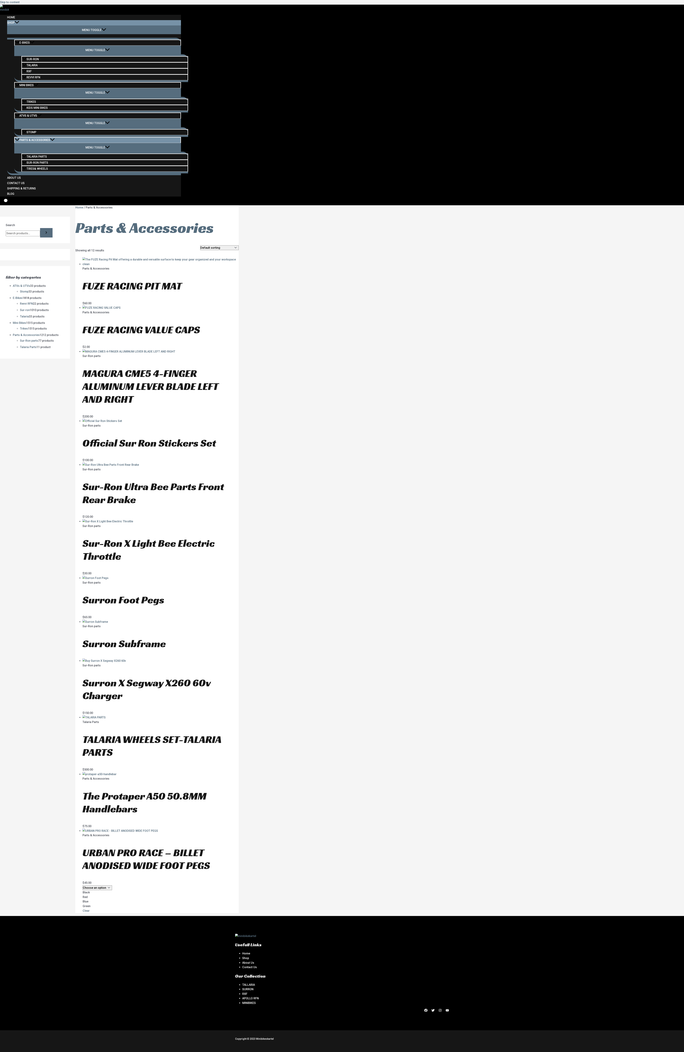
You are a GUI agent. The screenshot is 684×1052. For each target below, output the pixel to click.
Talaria (32, 65)
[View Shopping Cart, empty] (3, 202)
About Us (14, 177)
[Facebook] (426, 1011)
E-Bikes (24, 42)
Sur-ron (33, 59)
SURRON (247, 989)
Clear (86, 910)
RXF (29, 71)
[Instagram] (440, 1011)
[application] (17, 22)
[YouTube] (447, 1011)
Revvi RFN (33, 77)
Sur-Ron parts (37, 162)
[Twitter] (433, 1011)
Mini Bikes (26, 85)
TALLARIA (248, 984)
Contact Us (16, 183)
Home (11, 17)
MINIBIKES (249, 1003)
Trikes (31, 101)
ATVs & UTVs (28, 115)
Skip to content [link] (10, 2)
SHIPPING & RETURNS (21, 188)
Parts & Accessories (34, 140)
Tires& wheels (37, 168)
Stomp (31, 132)
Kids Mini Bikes (37, 107)
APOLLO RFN (250, 998)
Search (10, 225)
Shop (11, 22)
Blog (10, 193)
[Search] (46, 232)
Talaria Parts (37, 156)
